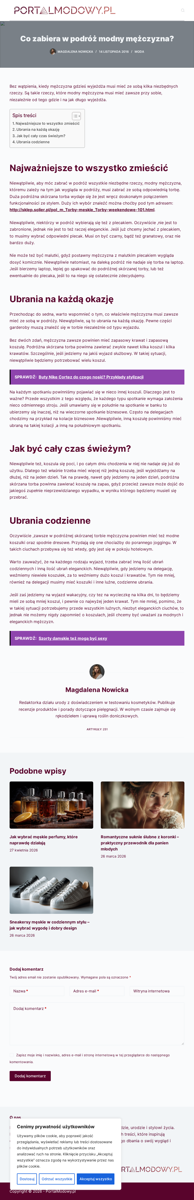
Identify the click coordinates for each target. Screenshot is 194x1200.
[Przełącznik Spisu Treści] (74, 116)
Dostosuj (27, 1179)
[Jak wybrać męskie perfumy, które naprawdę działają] (51, 805)
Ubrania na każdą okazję (37, 129)
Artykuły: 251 (97, 729)
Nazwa (20, 991)
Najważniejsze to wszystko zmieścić (48, 123)
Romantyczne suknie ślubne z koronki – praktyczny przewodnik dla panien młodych (140, 842)
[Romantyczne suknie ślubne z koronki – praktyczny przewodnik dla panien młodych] (142, 805)
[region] (65, 1154)
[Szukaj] (182, 10)
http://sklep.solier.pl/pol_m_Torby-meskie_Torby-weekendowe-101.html (82, 209)
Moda (139, 51)
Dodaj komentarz (29, 1008)
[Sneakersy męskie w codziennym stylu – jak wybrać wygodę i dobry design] (51, 890)
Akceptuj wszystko (96, 1179)
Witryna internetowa (151, 991)
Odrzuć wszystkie (57, 1179)
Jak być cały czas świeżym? (40, 136)
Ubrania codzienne (33, 142)
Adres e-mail (86, 991)
